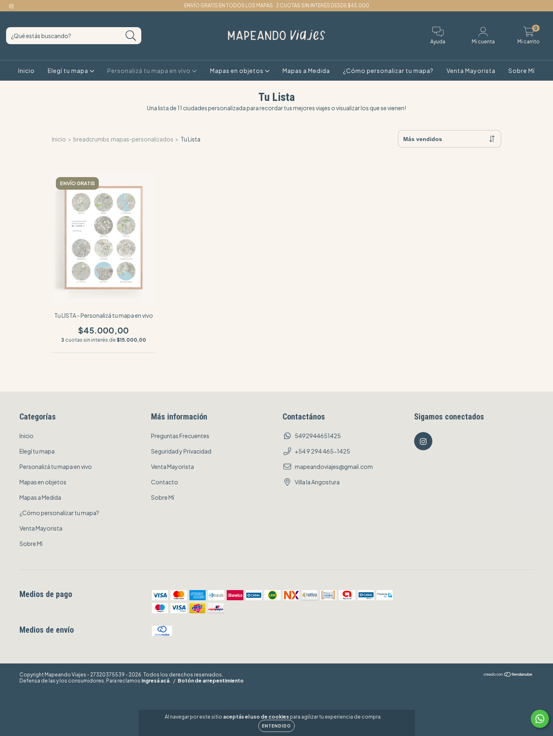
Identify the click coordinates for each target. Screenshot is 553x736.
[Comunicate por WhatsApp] (540, 719)
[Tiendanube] (508, 675)
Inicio (26, 70)
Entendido (276, 725)
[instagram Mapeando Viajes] (11, 5)
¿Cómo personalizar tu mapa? (388, 70)
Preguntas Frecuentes (180, 435)
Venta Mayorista (471, 70)
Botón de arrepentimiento (211, 681)
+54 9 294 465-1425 (322, 451)
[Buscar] (130, 35)
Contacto (164, 482)
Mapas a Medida (306, 70)
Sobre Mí (521, 70)
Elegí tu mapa (68, 70)
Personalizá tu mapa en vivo (149, 70)
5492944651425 (318, 435)
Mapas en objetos (237, 70)
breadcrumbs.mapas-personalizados (123, 139)
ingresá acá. (156, 681)
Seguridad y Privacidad (181, 451)
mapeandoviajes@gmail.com (334, 466)
